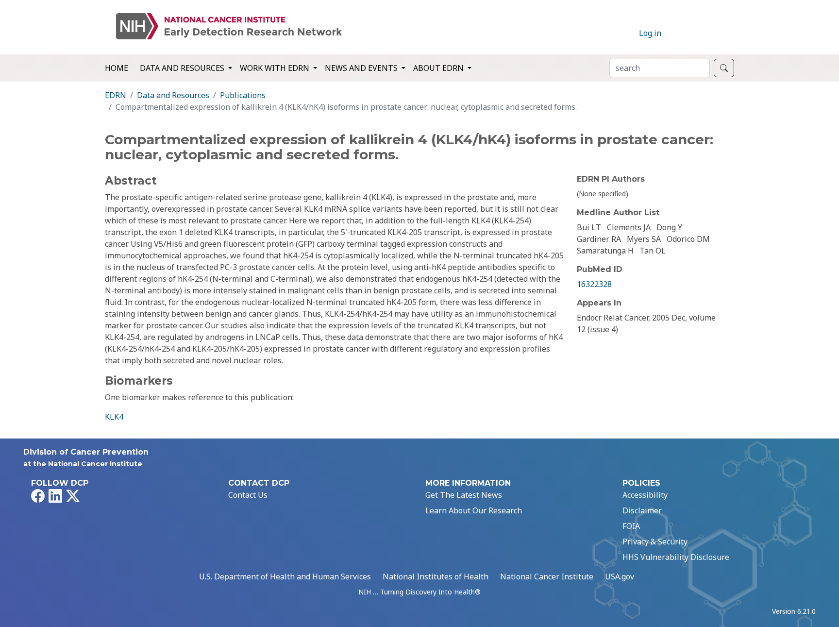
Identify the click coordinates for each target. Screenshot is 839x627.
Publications (243, 95)
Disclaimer (642, 510)
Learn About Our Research (473, 510)
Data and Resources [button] (183, 68)
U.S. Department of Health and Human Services (285, 576)
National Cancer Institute (546, 576)
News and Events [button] (362, 68)
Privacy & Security (655, 541)
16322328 (594, 284)
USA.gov (619, 576)
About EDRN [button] (439, 68)
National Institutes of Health (435, 576)
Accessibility (645, 495)
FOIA (631, 526)
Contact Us (248, 495)
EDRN (115, 95)
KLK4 (114, 416)
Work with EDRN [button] (275, 68)
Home (116, 68)
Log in (650, 33)
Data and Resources (173, 95)
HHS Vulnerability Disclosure (675, 557)
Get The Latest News (463, 495)
